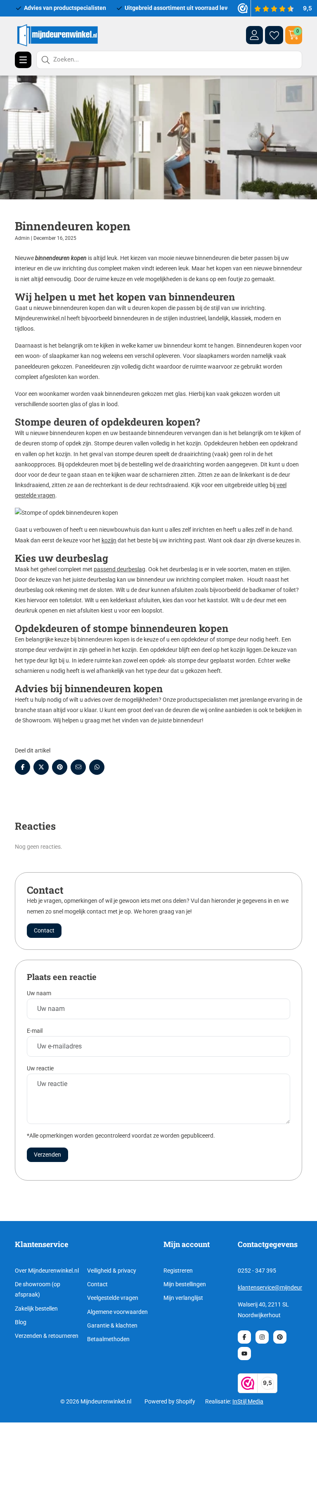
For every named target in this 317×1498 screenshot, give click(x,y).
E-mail (35, 1030)
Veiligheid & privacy (111, 1270)
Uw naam (39, 993)
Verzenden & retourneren (46, 1335)
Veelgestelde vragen (112, 1297)
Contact (97, 1284)
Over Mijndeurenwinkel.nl (47, 1270)
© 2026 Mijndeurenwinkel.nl (95, 1401)
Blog (20, 1322)
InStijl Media (247, 1401)
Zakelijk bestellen (36, 1308)
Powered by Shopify (169, 1401)
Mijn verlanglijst (183, 1297)
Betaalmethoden (108, 1339)
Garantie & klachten (112, 1325)
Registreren (178, 1270)
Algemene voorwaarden (117, 1312)
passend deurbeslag (119, 569)
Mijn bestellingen (184, 1284)
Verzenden (47, 1154)
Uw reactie (40, 1068)
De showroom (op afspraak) (37, 1289)
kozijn (109, 540)
